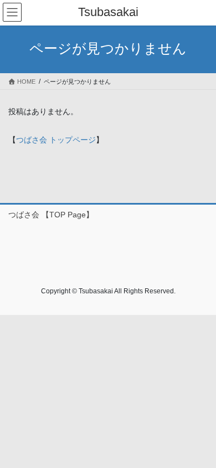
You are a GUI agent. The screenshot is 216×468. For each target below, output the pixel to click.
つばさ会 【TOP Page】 (51, 214)
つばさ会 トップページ (56, 139)
